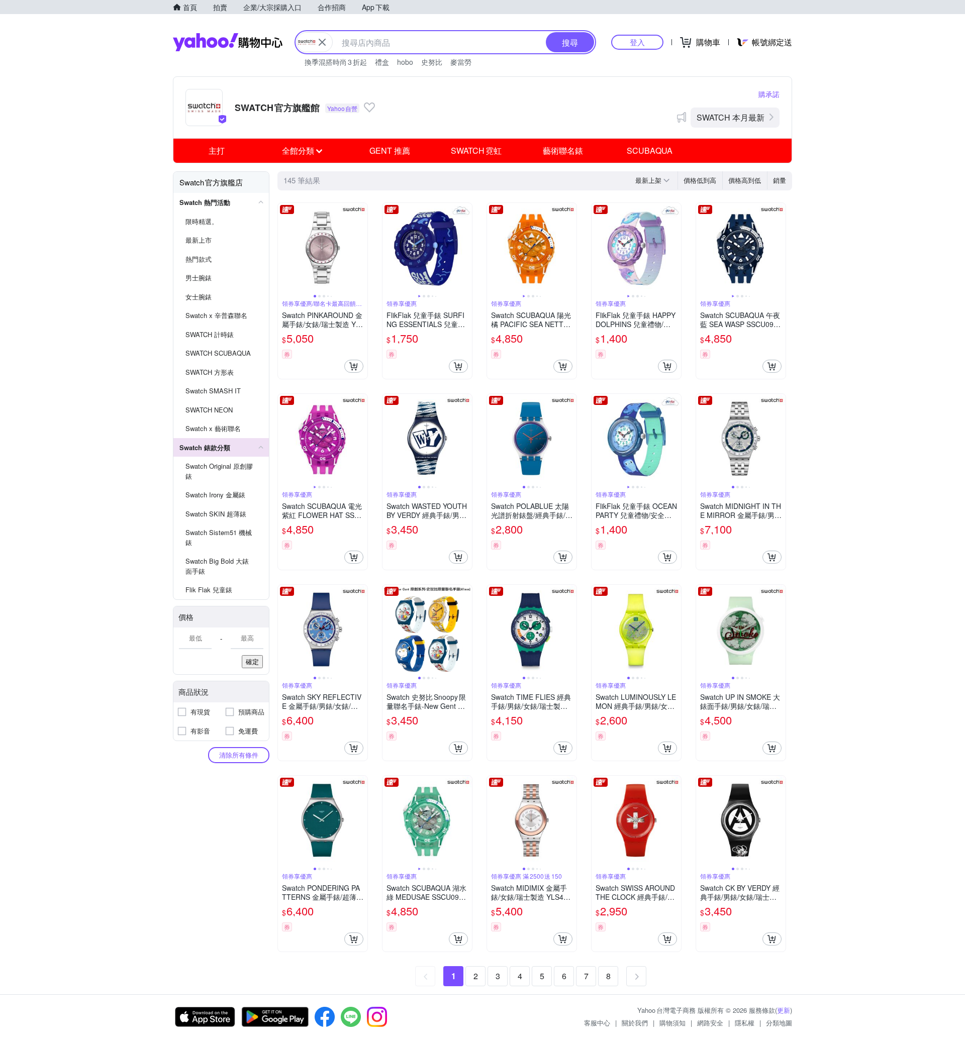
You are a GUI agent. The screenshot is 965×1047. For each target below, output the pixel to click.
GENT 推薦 (389, 150)
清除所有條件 (238, 755)
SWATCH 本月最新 (730, 117)
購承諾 (769, 94)
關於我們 (635, 1022)
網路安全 (710, 1022)
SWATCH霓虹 (476, 150)
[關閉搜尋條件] (322, 42)
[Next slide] (360, 247)
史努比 (431, 61)
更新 (783, 1010)
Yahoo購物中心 (227, 42)
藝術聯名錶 (563, 150)
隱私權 (744, 1022)
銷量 (779, 180)
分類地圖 (779, 1022)
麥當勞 (460, 61)
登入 (637, 42)
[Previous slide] (284, 247)
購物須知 (672, 1022)
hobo (405, 61)
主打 (217, 150)
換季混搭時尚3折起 (336, 61)
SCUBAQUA (649, 150)
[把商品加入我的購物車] (353, 366)
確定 (252, 661)
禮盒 (382, 61)
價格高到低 (744, 180)
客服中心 (597, 1022)
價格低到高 (700, 180)
